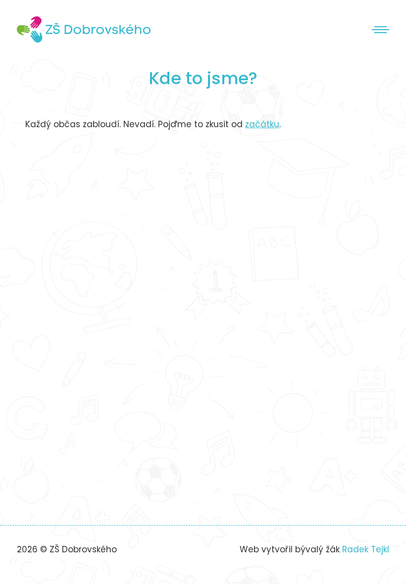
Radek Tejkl (365, 549)
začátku (262, 124)
